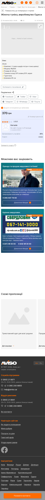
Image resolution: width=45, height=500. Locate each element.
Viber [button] (34, 97)
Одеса (33, 476)
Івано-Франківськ (8, 472)
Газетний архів (7, 437)
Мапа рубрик (6, 428)
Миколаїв (25, 476)
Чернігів (36, 484)
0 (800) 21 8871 (8, 380)
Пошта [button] (37, 102)
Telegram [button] (9, 102)
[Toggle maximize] (40, 26)
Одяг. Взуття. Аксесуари (26, 7)
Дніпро (26, 465)
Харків (36, 480)
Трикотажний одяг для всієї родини (17, 333)
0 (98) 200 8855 (14, 406)
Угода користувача (9, 442)
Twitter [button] (23, 97)
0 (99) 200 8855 (14, 386)
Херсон (4, 484)
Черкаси (27, 484)
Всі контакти (6, 412)
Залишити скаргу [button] (7, 145)
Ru (41, 363)
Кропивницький (25, 472)
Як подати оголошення (11, 424)
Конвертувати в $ (36, 117)
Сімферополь (6, 476)
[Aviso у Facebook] (22, 449)
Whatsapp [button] (23, 102)
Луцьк (18, 465)
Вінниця (10, 465)
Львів (16, 476)
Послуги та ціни (8, 433)
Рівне (12, 480)
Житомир (5, 469)
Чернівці (4, 488)
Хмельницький (15, 484)
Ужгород (15, 469)
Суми (19, 480)
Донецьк (34, 465)
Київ (3, 465)
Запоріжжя (25, 469)
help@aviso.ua (10, 389)
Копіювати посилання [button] (12, 87)
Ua (36, 363)
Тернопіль (27, 480)
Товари (12, 7)
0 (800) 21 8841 (8, 400)
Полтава (4, 480)
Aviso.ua (4, 7)
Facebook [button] (9, 97)
